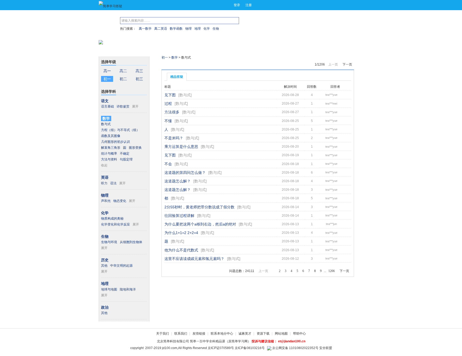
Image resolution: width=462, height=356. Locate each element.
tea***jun (331, 223)
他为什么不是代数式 (181, 250)
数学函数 (176, 28)
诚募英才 (244, 333)
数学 (106, 118)
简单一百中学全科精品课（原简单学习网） (220, 341)
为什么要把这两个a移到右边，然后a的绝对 (200, 224)
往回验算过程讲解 (179, 215)
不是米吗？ (173, 138)
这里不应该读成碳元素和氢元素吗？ (194, 259)
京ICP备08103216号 (250, 348)
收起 (104, 165)
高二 (123, 71)
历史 (105, 260)
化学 (206, 28)
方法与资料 (109, 159)
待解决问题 (197, 66)
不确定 (124, 153)
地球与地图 (109, 289)
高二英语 (160, 28)
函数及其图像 (110, 136)
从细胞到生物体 (131, 242)
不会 (168, 164)
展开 (135, 106)
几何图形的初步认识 (115, 142)
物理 (188, 28)
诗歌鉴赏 (123, 106)
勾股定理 (126, 159)
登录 (237, 5)
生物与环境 (109, 242)
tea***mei (331, 103)
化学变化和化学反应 (115, 224)
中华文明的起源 (121, 265)
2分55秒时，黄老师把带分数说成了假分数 (199, 207)
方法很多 (171, 112)
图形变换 (135, 148)
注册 (248, 5)
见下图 (170, 95)
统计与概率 (109, 153)
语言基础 (107, 106)
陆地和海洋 (128, 289)
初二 (123, 79)
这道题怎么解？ (177, 181)
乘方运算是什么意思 (181, 146)
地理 (197, 28)
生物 (216, 28)
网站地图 (281, 333)
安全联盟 (325, 348)
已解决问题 (173, 66)
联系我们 (180, 333)
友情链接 (198, 333)
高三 (139, 71)
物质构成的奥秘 (112, 218)
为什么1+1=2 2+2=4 (181, 233)
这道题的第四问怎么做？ (185, 172)
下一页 (347, 64)
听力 (104, 183)
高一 (107, 71)
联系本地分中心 (222, 333)
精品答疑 (176, 77)
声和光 (106, 201)
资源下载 (263, 333)
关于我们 (162, 333)
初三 (139, 79)
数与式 (106, 124)
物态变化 (119, 201)
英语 (105, 177)
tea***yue (331, 94)
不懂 (168, 121)
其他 (104, 265)
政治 (105, 307)
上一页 (333, 64)
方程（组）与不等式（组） (120, 130)
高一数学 (145, 28)
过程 (168, 103)
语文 (105, 101)
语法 (113, 183)
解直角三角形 (110, 148)
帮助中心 (299, 333)
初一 (107, 79)
